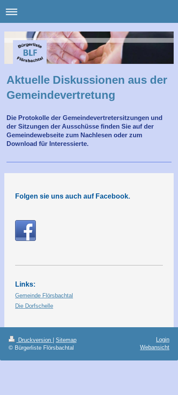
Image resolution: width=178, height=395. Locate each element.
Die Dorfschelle (34, 306)
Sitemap (66, 340)
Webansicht (154, 347)
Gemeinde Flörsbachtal (44, 295)
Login (162, 339)
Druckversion (34, 340)
